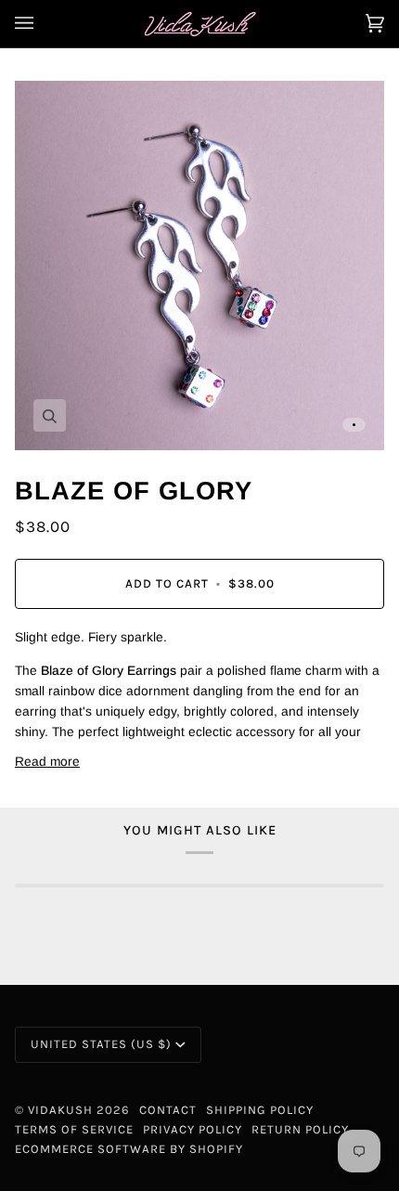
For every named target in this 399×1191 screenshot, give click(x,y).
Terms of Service (74, 1129)
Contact (168, 1110)
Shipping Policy (260, 1110)
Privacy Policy (192, 1129)
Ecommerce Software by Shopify (129, 1149)
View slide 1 (354, 424)
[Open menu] (43, 23)
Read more (47, 762)
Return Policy (300, 1129)
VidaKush (60, 1110)
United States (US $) (101, 1044)
